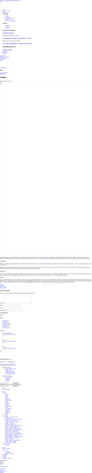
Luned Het (7, 409)
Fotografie (7, 378)
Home (1, 72)
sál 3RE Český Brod (8, 33)
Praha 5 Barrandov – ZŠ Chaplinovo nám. (14, 434)
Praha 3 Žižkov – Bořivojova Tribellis (13, 429)
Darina (6, 396)
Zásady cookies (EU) (9, 371)
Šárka (4, 340)
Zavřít (1, 315)
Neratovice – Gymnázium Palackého (13, 425)
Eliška (6, 397)
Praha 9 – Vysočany (9, 439)
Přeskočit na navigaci (4, 0)
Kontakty (7, 380)
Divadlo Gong (8, 418)
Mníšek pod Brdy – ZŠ (10, 424)
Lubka (6, 407)
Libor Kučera (9, 81)
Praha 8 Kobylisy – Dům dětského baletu (14, 436)
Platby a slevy (8, 370)
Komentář (2, 303)
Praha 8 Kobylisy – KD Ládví (11, 437)
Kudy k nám (5, 324)
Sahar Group (46, 258)
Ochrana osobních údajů (10, 368)
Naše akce (5, 326)
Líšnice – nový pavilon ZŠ (11, 420)
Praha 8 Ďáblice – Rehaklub (11, 435)
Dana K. (7, 395)
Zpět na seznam (3, 286)
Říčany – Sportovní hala (10, 441)
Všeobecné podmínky (10, 372)
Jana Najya (7, 403)
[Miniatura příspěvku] (5, 338)
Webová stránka (3, 310)
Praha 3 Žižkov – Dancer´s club (12, 430)
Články (4, 321)
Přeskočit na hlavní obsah (14, 0)
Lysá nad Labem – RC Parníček (12, 422)
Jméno (1, 305)
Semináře (7, 445)
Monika (4, 347)
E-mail (1, 307)
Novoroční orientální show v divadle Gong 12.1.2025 (17, 43)
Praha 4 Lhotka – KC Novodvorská (13, 432)
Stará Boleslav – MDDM (10, 442)
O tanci (6, 451)
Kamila (6, 405)
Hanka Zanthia (8, 400)
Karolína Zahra (8, 406)
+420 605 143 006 (12, 364)
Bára (6, 394)
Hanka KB (7, 399)
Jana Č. (7, 402)
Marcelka (7, 411)
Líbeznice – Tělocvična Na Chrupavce (13, 419)
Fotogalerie (5, 323)
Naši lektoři (5, 72)
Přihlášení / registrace (7, 458)
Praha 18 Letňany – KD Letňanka (12, 428)
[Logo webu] (5, 7)
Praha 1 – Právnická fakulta (11, 426)
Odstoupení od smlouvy (10, 373)
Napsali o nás (5, 325)
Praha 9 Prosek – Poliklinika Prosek (13, 440)
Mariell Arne (8, 412)
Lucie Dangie (8, 408)
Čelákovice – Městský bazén (11, 417)
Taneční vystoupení (9, 453)
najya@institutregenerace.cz (9, 365)
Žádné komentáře (11, 334)
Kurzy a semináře (9, 377)
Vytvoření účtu (3, 468)
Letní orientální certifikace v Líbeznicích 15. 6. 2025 (17, 38)
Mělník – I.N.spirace (9, 423)
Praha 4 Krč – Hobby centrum (11, 431)
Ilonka (6, 401)
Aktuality (5, 320)
